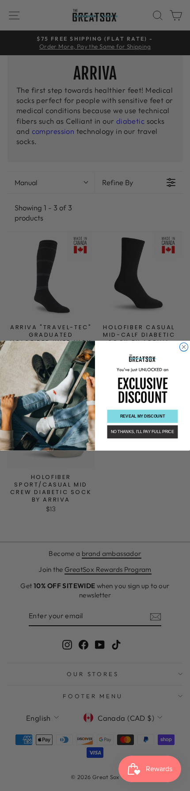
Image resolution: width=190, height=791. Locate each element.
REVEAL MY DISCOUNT (142, 416)
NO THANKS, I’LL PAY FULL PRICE (142, 432)
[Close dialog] (183, 346)
